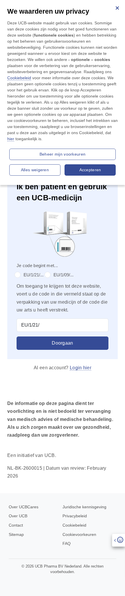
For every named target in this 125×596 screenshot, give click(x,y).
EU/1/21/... (34, 274)
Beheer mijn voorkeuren (63, 154)
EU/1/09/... (63, 274)
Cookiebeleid (74, 525)
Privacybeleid (75, 516)
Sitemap (16, 534)
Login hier (80, 367)
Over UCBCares (23, 507)
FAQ (67, 543)
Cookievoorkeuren (79, 534)
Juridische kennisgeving (84, 507)
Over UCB (18, 516)
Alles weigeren (35, 170)
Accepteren (90, 170)
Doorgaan (62, 343)
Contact (16, 525)
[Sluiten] (117, 7)
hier (10, 138)
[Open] (118, 540)
